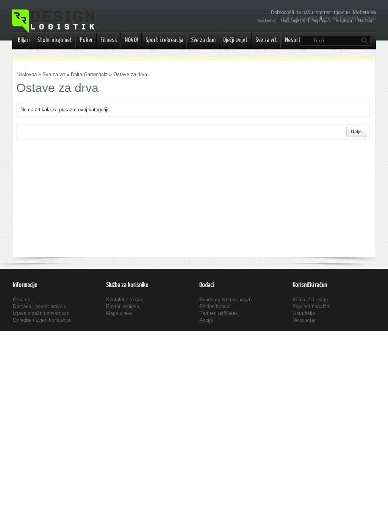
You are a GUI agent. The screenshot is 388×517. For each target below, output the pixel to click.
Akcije (206, 320)
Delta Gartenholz (89, 74)
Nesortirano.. (299, 40)
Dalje (356, 131)
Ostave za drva (130, 74)
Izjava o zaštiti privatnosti (41, 313)
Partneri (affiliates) (219, 313)
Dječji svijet (235, 40)
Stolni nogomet (54, 40)
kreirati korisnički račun (349, 18)
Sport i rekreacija (164, 40)
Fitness (108, 40)
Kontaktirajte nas (124, 299)
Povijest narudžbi (311, 306)
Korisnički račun (310, 299)
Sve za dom (203, 40)
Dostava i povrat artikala (39, 306)
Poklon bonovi (214, 306)
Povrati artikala (122, 306)
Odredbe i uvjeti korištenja (41, 320)
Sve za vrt (266, 40)
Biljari (24, 40)
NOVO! (131, 40)
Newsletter (304, 320)
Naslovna (26, 74)
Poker (86, 40)
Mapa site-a (119, 313)
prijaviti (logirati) (300, 18)
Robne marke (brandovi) (225, 299)
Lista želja (304, 313)
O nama (21, 299)
